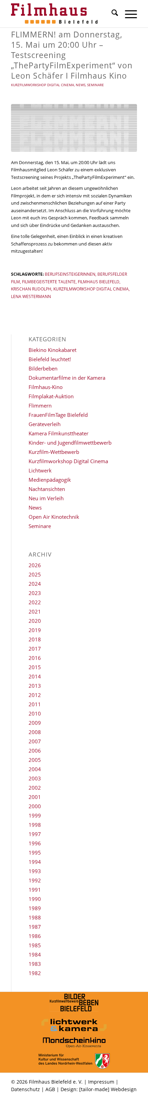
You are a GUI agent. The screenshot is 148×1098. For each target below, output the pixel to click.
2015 (35, 667)
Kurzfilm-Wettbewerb (54, 451)
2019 (35, 630)
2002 (35, 787)
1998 (35, 824)
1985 (35, 945)
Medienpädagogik (50, 479)
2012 (35, 694)
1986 (35, 936)
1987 (35, 926)
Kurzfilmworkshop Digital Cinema (42, 84)
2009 (35, 722)
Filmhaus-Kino (46, 387)
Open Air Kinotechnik (54, 516)
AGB (50, 1089)
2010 (35, 713)
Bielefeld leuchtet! (50, 359)
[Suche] (111, 13)
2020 (35, 620)
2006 (35, 750)
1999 (35, 815)
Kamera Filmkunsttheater (58, 433)
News (80, 84)
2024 (35, 583)
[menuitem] (111, 13)
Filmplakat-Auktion (51, 396)
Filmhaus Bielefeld (98, 281)
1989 (35, 908)
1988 (35, 917)
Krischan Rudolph (31, 288)
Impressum (101, 1081)
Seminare (95, 84)
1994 (35, 861)
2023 (35, 593)
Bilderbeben (43, 368)
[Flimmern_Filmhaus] (74, 128)
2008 (35, 732)
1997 (35, 834)
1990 (35, 898)
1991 (35, 889)
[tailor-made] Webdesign (108, 1089)
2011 (35, 704)
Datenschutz (25, 1089)
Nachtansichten (47, 488)
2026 (35, 565)
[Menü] (127, 13)
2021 (35, 611)
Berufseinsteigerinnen (70, 274)
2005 (35, 759)
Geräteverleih (45, 424)
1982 (35, 973)
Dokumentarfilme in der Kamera (67, 377)
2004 (35, 769)
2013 (35, 685)
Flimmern (40, 405)
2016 (35, 657)
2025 (35, 574)
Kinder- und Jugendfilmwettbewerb (70, 442)
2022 (35, 602)
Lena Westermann (31, 296)
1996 (35, 843)
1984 (35, 954)
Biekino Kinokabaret (52, 349)
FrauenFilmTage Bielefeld (58, 414)
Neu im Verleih (46, 498)
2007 (35, 741)
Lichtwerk (40, 470)
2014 (35, 676)
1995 (35, 852)
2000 (35, 806)
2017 (35, 648)
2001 (35, 796)
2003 (35, 778)
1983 (35, 963)
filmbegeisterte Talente (49, 281)
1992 (35, 880)
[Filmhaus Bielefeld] (61, 13)
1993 (35, 871)
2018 (35, 639)
